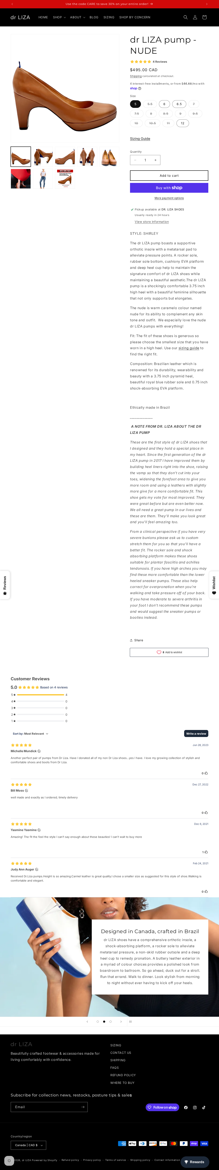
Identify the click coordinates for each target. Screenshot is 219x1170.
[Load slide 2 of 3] (104, 1021)
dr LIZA (26, 1160)
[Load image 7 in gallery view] (43, 179)
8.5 (168, 114)
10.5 (154, 124)
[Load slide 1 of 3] (98, 1021)
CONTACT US (120, 1052)
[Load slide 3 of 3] (110, 1021)
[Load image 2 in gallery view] (43, 157)
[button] (59, 17)
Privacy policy (92, 1159)
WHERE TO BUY (122, 1083)
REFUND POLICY (123, 1075)
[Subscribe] (82, 1107)
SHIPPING (118, 1060)
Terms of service (115, 1159)
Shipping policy (140, 1159)
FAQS (114, 1067)
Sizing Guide (140, 138)
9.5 (197, 114)
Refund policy (70, 1159)
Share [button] (138, 640)
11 (170, 124)
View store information (152, 221)
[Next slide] (121, 1021)
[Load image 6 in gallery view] (21, 179)
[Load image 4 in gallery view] (87, 157)
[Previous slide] (87, 1021)
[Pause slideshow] (131, 1021)
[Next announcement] (207, 4)
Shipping (136, 76)
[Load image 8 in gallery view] (65, 179)
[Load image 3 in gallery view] (65, 157)
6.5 (179, 104)
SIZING (115, 1045)
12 (183, 123)
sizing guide (189, 348)
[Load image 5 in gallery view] (109, 157)
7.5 (139, 114)
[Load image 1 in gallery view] (21, 157)
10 (139, 124)
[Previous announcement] (12, 4)
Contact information (167, 1159)
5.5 (152, 105)
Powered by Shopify (44, 1160)
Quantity (136, 151)
